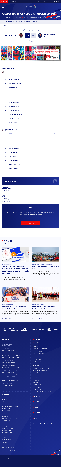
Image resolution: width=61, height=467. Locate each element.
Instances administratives (40, 355)
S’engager (5, 413)
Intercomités (41, 304)
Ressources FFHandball (9, 450)
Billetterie (37, 402)
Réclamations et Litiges (39, 374)
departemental (19, 17)
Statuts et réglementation (40, 370)
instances (3, 1)
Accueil (3, 17)
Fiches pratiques (37, 389)
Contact (25, 458)
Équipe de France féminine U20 (9, 364)
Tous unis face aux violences (9, 418)
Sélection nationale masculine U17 (11, 355)
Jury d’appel (36, 377)
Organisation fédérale (40, 351)
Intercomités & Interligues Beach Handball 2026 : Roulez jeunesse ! (44, 308)
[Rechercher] (58, 7)
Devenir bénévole (6, 420)
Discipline (35, 367)
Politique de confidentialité (42, 459)
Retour (4, 25)
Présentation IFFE (6, 430)
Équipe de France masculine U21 (10, 352)
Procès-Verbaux (37, 384)
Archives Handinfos (38, 386)
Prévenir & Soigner (7, 403)
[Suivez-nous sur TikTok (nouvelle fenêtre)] (51, 423)
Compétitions (8, 17)
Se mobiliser (5, 416)
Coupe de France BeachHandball (45, 264)
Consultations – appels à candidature (43, 391)
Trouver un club (6, 410)
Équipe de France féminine (8, 362)
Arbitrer (4, 401)
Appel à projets (6, 423)
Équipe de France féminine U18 (9, 365)
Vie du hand (5, 394)
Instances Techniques (38, 356)
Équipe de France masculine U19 (10, 353)
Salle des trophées (7, 387)
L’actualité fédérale (6, 264)
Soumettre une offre (7, 445)
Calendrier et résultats (8, 22)
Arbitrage (35, 372)
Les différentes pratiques (8, 399)
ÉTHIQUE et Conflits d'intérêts (41, 368)
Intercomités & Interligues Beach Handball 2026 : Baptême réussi (14, 308)
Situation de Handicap (7, 432)
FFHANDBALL (37, 343)
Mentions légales (56, 458)
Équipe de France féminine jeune (10, 380)
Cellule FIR (5, 437)
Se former (5, 426)
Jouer (4, 397)
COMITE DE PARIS (25, 17)
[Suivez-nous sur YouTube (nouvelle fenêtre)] (56, 1)
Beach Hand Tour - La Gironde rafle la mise (45, 267)
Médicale (35, 375)
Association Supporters (8, 389)
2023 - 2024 (13, 17)
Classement (19, 22)
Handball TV (37, 413)
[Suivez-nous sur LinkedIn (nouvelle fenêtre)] (58, 1)
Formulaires (36, 387)
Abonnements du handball (40, 348)
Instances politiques (38, 353)
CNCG (34, 363)
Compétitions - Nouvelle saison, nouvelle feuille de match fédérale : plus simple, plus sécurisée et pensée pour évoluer (15, 269)
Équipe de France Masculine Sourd (11, 357)
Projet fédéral (37, 346)
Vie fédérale (37, 339)
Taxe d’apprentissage (7, 439)
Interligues (10, 304)
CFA (3, 434)
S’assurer (4, 404)
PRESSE (35, 418)
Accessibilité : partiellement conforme (43, 458)
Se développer (5, 415)
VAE (3, 435)
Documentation (38, 380)
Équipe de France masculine (9, 350)
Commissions (38, 359)
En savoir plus (30, 218)
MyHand (36, 407)
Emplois (5, 442)
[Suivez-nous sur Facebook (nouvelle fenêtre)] (33, 423)
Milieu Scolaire (6, 408)
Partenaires (37, 394)
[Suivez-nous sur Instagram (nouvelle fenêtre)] (52, 1)
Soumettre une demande (8, 447)
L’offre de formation (7, 428)
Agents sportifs (37, 361)
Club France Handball (7, 385)
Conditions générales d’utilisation (28, 459)
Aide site (31, 458)
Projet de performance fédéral (10, 406)
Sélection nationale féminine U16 (10, 367)
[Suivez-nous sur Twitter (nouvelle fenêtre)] (54, 1)
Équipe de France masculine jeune (10, 374)
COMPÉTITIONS (36, 365)
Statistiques (27, 22)
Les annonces (5, 444)
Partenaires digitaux (7, 422)
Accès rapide (12, 1)
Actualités (35, 22)
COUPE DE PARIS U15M (33, 17)
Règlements (36, 382)
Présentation (36, 345)
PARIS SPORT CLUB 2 (11, 35)
